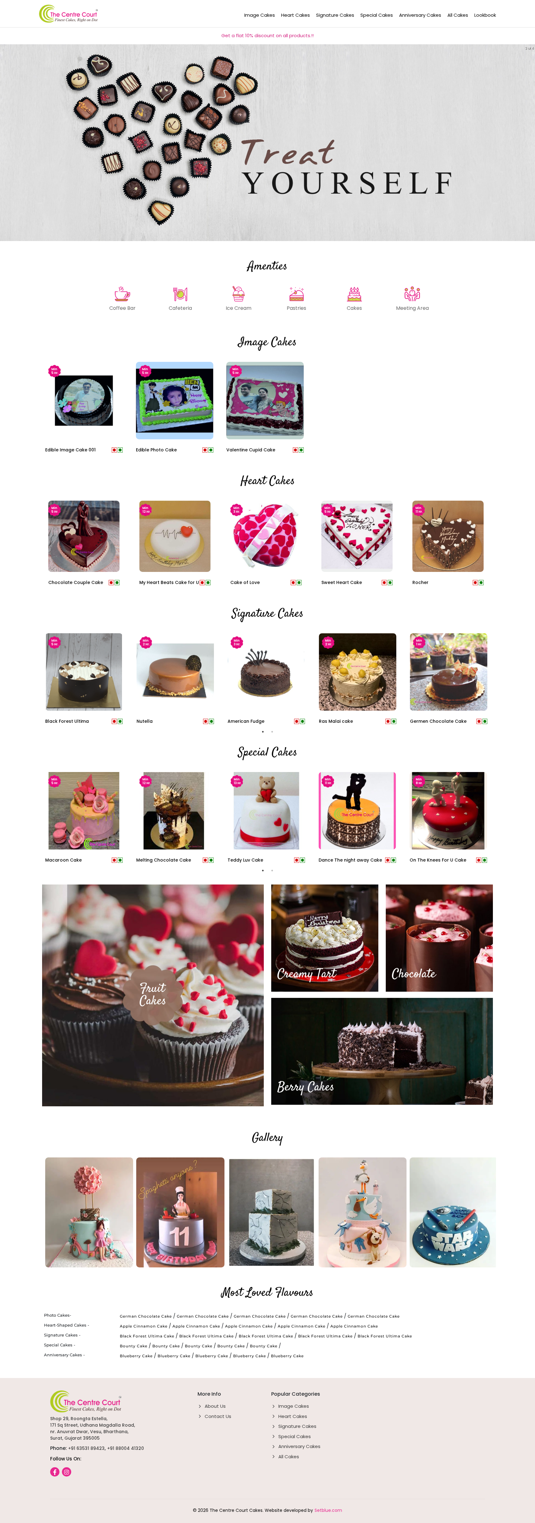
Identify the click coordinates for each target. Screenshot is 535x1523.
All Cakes (457, 15)
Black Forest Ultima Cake (147, 1336)
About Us (215, 1406)
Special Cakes (376, 15)
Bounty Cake (133, 1346)
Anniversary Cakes (420, 15)
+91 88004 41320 (125, 1448)
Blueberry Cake (136, 1356)
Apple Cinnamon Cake (143, 1326)
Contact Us (218, 1416)
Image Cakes (259, 15)
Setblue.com (328, 1510)
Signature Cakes (335, 15)
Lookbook (485, 15)
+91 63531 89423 (86, 1448)
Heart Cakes (295, 15)
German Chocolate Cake (146, 1316)
